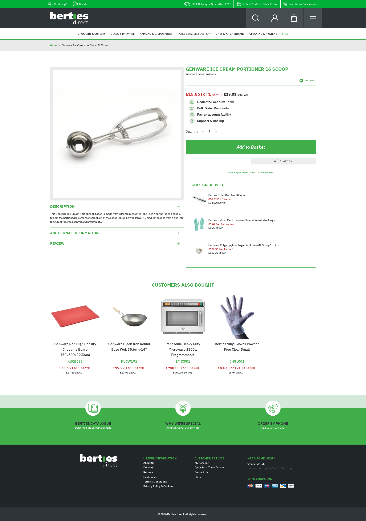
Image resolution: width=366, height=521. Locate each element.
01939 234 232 (252, 172)
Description (62, 206)
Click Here (268, 172)
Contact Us (201, 472)
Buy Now (75, 356)
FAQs (198, 477)
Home (53, 45)
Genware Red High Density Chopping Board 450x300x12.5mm (75, 349)
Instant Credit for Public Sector (260, 4)
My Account (202, 463)
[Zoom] (117, 134)
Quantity (192, 131)
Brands (83, 4)
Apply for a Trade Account (210, 467)
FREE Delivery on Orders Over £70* (211, 4)
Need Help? (60, 4)
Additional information (74, 233)
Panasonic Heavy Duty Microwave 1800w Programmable (183, 349)
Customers (150, 477)
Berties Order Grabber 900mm (226, 195)
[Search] (255, 18)
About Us (148, 463)
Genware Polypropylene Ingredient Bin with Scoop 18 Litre (243, 245)
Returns (148, 472)
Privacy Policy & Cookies (158, 486)
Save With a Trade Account (303, 4)
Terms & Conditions (155, 481)
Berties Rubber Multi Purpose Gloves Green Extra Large (241, 220)
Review (57, 243)
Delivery (148, 467)
